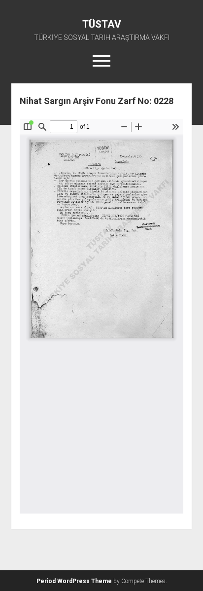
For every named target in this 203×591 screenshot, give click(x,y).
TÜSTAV (101, 24)
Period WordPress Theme (74, 581)
